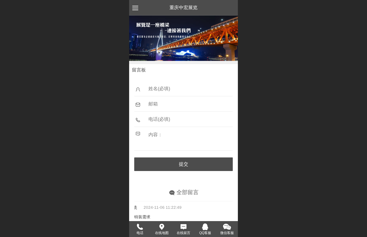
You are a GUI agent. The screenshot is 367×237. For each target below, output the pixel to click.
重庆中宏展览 (183, 7)
